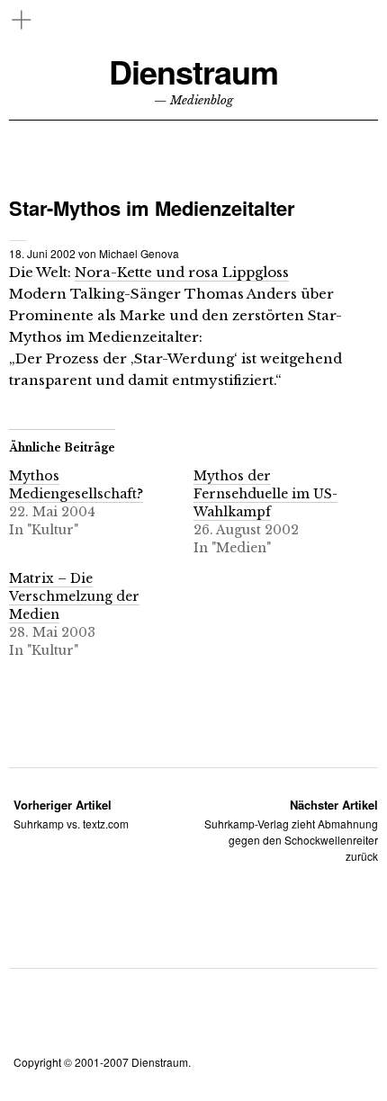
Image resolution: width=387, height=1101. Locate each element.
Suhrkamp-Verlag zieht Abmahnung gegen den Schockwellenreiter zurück (291, 830)
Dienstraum (193, 71)
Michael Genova (139, 253)
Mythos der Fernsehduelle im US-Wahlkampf (266, 494)
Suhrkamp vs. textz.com (71, 813)
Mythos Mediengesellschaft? (76, 485)
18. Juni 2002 (42, 253)
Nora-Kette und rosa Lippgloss (182, 272)
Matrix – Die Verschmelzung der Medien (74, 596)
